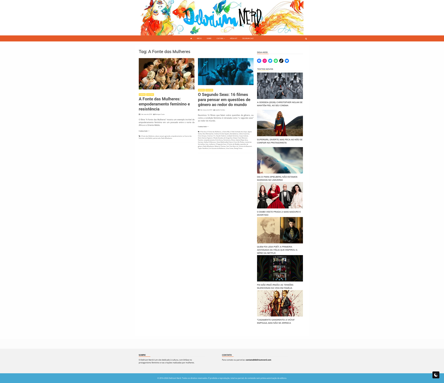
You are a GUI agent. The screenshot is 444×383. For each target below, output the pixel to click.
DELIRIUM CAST (248, 38)
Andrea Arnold (219, 134)
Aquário (227, 134)
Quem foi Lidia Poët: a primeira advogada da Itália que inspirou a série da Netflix (277, 249)
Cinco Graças (202, 136)
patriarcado (157, 138)
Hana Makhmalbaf (223, 142)
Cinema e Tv (211, 136)
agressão (167, 136)
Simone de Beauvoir (245, 146)
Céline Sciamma (244, 134)
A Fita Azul (203, 132)
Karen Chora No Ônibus (236, 142)
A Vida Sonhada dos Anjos (238, 132)
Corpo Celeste (243, 136)
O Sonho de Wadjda (233, 144)
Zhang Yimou (238, 148)
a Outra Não (226, 132)
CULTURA (220, 38)
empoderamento (176, 136)
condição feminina (232, 136)
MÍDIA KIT (233, 38)
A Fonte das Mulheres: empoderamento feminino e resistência (164, 104)
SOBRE (209, 38)
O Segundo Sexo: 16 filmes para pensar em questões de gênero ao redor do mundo (224, 99)
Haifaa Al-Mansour (210, 142)
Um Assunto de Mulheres (217, 148)
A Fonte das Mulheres (148, 136)
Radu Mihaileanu (166, 138)
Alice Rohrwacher (208, 134)
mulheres (212, 144)
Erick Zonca (219, 140)
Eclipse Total (237, 138)
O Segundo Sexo (221, 144)
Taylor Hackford (203, 148)
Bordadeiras (234, 134)
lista (207, 144)
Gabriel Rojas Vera (242, 140)
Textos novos (265, 69)
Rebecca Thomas (220, 146)
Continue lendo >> (144, 131)
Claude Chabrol (221, 136)
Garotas (200, 142)
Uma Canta (229, 148)
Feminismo (227, 140)
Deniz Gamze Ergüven (205, 138)
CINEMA (142, 94)
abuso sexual (159, 136)
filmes (233, 140)
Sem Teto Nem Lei (232, 146)
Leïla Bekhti (148, 138)
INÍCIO (199, 38)
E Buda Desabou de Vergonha (222, 138)
